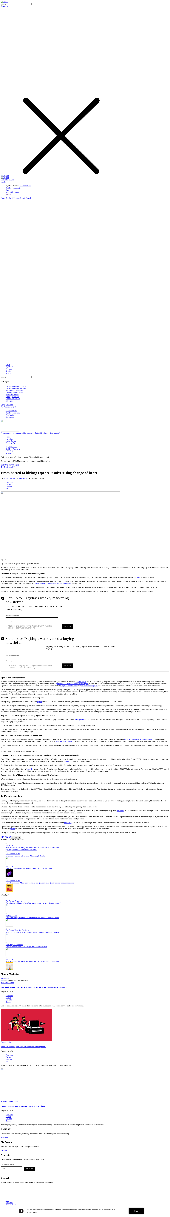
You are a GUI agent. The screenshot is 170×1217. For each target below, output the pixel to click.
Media (8, 437)
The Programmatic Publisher (16, 386)
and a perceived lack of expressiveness (138, 739)
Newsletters (10, 417)
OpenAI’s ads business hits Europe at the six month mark (26, 947)
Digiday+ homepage (13, 188)
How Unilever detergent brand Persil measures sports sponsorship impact (32, 932)
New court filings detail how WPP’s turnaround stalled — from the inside (32, 918)
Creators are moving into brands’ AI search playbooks (25, 856)
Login (11, 180)
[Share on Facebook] (4, 837)
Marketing (9, 439)
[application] (85, 1211)
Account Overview (13, 192)
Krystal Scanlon (9, 478)
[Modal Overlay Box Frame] (85, 614)
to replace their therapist (68, 686)
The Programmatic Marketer (16, 388)
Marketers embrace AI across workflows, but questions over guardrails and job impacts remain (40, 883)
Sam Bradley (23, 478)
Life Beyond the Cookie (14, 393)
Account (4, 1150)
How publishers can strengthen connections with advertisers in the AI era (32, 848)
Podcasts (17, 198)
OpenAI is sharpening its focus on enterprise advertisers (23, 1106)
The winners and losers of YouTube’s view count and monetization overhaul (33, 903)
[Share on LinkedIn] (2, 837)
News (3, 198)
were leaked (81, 682)
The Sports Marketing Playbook (17, 930)
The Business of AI (8, 467)
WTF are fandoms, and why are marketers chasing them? (23, 1047)
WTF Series (10, 415)
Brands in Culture (12, 395)
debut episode (79, 719)
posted (29, 769)
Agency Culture (11, 916)
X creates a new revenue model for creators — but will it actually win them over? (30, 433)
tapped (39, 702)
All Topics (9, 401)
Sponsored (9, 845)
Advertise (9, 1203)
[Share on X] (7, 837)
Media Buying (11, 441)
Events (22, 198)
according (120, 811)
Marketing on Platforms (14, 390)
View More (5, 978)
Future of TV (10, 443)
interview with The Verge (65, 741)
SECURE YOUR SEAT (10, 465)
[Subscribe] (5, 178)
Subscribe (4, 180)
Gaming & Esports (12, 397)
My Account (5, 407)
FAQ (7, 190)
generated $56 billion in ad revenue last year (72, 684)
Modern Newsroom (13, 399)
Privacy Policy (11, 1205)
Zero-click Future (7, 983)
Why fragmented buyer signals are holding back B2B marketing (29, 868)
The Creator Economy (14, 901)
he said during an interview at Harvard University (53, 583)
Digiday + (9, 198)
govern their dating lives (88, 686)
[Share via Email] (10, 837)
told (138, 577)
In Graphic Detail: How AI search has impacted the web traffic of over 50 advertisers (34, 987)
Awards (28, 198)
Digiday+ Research (13, 413)
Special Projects (11, 411)
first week (67, 823)
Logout (8, 194)
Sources (68, 761)
